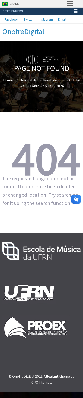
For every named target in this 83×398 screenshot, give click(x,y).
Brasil (14, 4)
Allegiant (51, 376)
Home (8, 80)
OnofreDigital (23, 31)
